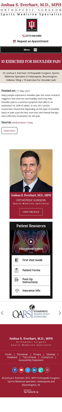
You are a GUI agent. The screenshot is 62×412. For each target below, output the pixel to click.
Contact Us (47, 357)
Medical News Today (22, 122)
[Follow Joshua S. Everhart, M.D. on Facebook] (14, 370)
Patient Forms (31, 270)
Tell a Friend (29, 357)
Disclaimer (22, 354)
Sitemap (50, 354)
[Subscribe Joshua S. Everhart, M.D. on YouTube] (21, 370)
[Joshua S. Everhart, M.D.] (31, 341)
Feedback (12, 357)
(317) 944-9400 (33, 35)
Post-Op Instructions (30, 280)
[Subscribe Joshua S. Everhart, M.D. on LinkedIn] (34, 370)
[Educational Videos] (31, 241)
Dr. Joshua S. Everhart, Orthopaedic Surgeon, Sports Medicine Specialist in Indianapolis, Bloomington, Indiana (31, 76)
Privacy (37, 354)
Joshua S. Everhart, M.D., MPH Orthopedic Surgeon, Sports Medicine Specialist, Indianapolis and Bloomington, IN (32, 381)
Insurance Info (31, 290)
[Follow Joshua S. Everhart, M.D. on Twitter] (27, 370)
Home (8, 354)
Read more (9, 130)
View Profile (31, 211)
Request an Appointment (32, 41)
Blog (18, 80)
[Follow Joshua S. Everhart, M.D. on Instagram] (47, 370)
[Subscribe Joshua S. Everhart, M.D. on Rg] (40, 370)
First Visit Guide (32, 260)
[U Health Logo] (31, 24)
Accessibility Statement (31, 360)
